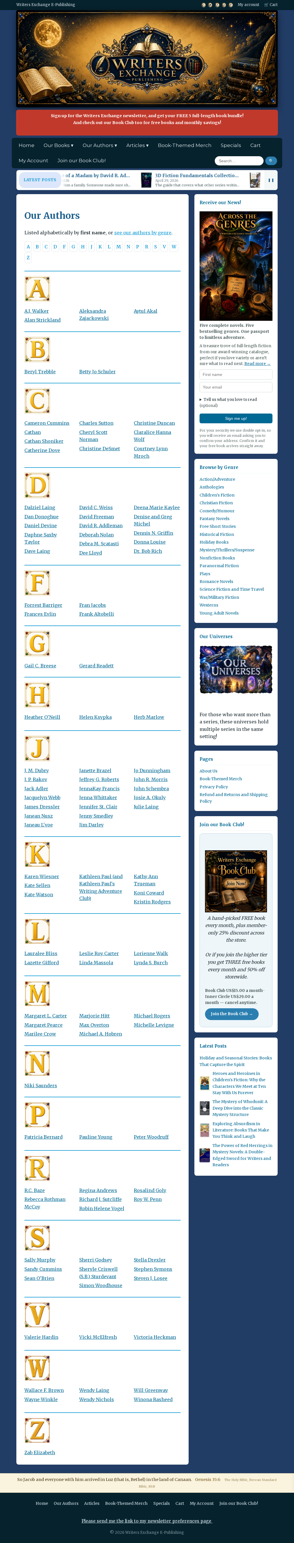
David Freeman (96, 517)
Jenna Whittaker (98, 797)
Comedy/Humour (217, 510)
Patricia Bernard (43, 1137)
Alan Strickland (42, 320)
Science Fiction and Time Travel (232, 589)
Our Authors (66, 1503)
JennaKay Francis (99, 788)
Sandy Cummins (43, 1269)
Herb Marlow (149, 717)
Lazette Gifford (41, 962)
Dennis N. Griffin (153, 533)
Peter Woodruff (151, 1137)
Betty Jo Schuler (97, 371)
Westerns (209, 605)
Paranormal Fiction (219, 565)
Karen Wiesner (41, 876)
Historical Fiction (217, 534)
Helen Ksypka (95, 717)
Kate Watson (38, 894)
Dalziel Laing (39, 507)
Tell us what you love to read (228, 402)
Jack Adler (36, 788)
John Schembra (151, 788)
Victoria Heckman (155, 1337)
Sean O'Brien (39, 1278)
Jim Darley (91, 825)
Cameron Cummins (46, 423)
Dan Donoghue (41, 517)
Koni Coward (149, 893)
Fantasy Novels (214, 518)
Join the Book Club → (232, 1013)
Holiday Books (214, 542)
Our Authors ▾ (100, 145)
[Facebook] (217, 4)
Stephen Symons (153, 1269)
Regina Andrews (98, 1190)
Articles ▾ (137, 145)
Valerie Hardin (41, 1337)
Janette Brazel (95, 770)
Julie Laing (146, 807)
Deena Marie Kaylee (157, 507)
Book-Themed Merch (185, 145)
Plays (205, 573)
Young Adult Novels (219, 613)
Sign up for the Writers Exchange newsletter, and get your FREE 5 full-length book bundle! (147, 119)
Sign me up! (236, 418)
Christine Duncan (154, 423)
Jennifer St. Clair (98, 807)
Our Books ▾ (59, 145)
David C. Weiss (96, 507)
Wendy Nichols (96, 1399)
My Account (33, 160)
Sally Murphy (39, 1260)
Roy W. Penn (148, 1199)
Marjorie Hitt (94, 1016)
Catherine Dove (42, 450)
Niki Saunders (40, 1085)
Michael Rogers (152, 1016)
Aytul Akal (145, 311)
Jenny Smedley (96, 816)
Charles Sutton (96, 423)
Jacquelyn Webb (42, 797)
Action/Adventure (217, 479)
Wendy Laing (94, 1390)
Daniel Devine (40, 525)
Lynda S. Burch (151, 962)
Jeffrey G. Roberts (99, 779)
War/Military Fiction (219, 597)
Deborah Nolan (96, 535)
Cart (255, 145)
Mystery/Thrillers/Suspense (227, 550)
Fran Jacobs (92, 605)
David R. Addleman (101, 525)
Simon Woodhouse (100, 1285)
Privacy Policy (214, 786)
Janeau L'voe (38, 825)
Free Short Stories (218, 526)
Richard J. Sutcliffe (100, 1199)
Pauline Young (95, 1137)
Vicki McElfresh (98, 1337)
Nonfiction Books (217, 558)
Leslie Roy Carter (99, 953)
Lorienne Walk (151, 953)
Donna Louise (150, 542)
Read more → (257, 363)
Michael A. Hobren (100, 1034)
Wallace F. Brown (44, 1390)
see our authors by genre (142, 232)
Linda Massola (96, 962)
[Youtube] (210, 4)
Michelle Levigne (154, 1025)
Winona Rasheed (153, 1399)
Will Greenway (151, 1390)
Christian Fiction (216, 502)
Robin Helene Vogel (101, 1208)
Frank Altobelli (96, 614)
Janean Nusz (38, 816)
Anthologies (212, 487)
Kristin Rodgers (152, 902)
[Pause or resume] (271, 180)
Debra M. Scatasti (99, 543)
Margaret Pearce (43, 1025)
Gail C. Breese (40, 666)
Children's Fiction (217, 495)
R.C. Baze (34, 1190)
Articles (91, 1503)
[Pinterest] (231, 4)
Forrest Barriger (43, 605)
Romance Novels (216, 581)
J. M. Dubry (36, 770)
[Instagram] (224, 4)
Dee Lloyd (90, 553)
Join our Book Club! (81, 160)
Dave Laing (37, 551)
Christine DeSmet (99, 448)
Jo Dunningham (152, 770)
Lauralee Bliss (40, 953)
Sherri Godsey (95, 1260)
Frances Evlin (40, 614)
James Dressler (42, 807)
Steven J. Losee (150, 1278)
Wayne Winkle (41, 1399)
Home (26, 145)
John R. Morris (151, 779)
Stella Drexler (150, 1260)
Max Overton (94, 1025)
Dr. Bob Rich (148, 551)
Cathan (32, 432)
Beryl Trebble (40, 371)
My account (248, 4)
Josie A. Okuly (150, 797)
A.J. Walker (36, 311)
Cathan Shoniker (43, 441)
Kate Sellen (37, 885)
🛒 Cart (271, 4)
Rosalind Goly (150, 1190)
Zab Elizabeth (39, 1452)
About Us (208, 771)
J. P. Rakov (35, 779)
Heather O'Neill (42, 717)
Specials (231, 145)
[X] (204, 4)
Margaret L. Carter (45, 1016)
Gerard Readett (96, 666)
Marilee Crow (40, 1034)
